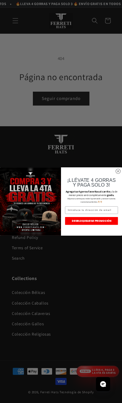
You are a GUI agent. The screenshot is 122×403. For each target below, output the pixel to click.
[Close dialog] (118, 171)
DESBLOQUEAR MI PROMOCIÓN (91, 221)
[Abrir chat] (103, 384)
